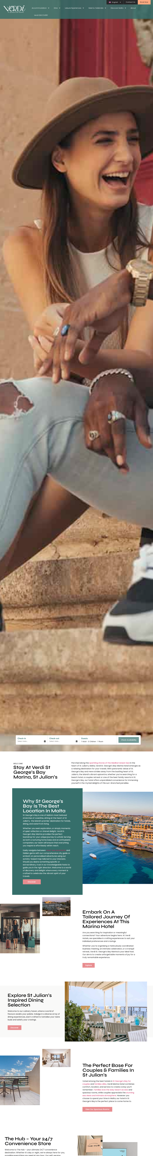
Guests (84, 738)
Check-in (22, 738)
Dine (56, 8)
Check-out (54, 738)
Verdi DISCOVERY (41, 15)
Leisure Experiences (73, 8)
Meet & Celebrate (96, 8)
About (133, 8)
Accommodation (39, 8)
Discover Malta (117, 8)
